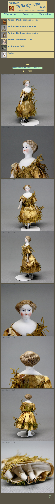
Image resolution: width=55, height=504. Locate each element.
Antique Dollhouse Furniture (22, 26)
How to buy (45, 14)
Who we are (10, 14)
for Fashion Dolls (16, 46)
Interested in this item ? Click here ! (27, 68)
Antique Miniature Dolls (20, 39)
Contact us (28, 14)
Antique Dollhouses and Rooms (23, 19)
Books (11, 53)
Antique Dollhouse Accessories (23, 33)
